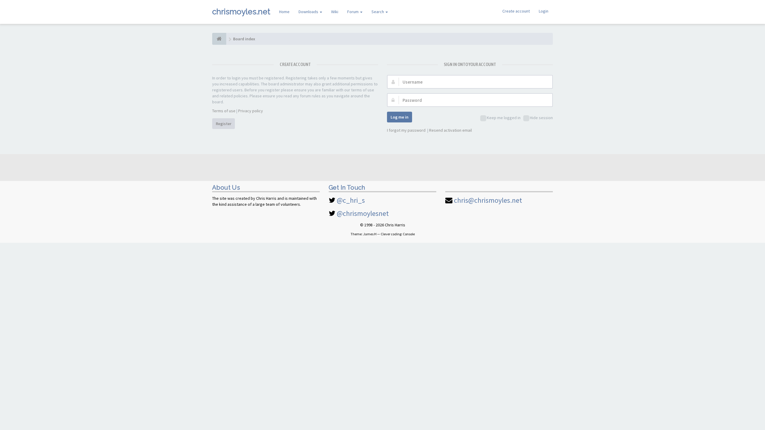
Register (223, 123)
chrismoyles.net (241, 11)
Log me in (399, 117)
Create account (516, 11)
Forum (353, 11)
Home (284, 11)
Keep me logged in (504, 117)
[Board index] (219, 39)
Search (378, 11)
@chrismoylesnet (363, 213)
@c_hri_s (351, 200)
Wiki (334, 11)
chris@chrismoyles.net (488, 200)
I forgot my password (406, 130)
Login (543, 11)
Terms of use (223, 110)
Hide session (541, 117)
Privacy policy (250, 110)
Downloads (309, 11)
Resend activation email (450, 130)
